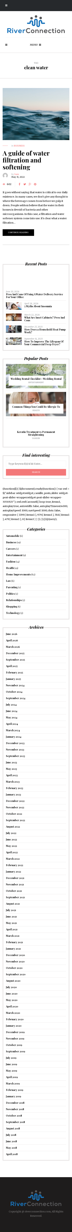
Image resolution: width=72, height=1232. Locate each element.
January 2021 (13, 948)
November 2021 (15, 884)
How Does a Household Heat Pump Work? (45, 331)
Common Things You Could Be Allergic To (36, 406)
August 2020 (13, 980)
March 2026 (13, 646)
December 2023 (15, 743)
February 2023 (14, 788)
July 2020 (11, 987)
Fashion (36, 438)
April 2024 (12, 724)
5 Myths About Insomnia (38, 306)
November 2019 (15, 1038)
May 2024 (11, 717)
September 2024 (15, 698)
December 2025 (15, 653)
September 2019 (15, 1051)
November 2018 (15, 1109)
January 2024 (13, 736)
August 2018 (13, 1128)
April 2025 (12, 666)
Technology (13, 613)
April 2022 (12, 852)
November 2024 (15, 685)
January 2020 (13, 1025)
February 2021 (14, 942)
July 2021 (11, 910)
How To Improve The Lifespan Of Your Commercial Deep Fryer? (43, 343)
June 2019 (11, 1064)
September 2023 (15, 756)
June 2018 (11, 1141)
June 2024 (11, 711)
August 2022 (13, 826)
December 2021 (15, 878)
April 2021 (11, 929)
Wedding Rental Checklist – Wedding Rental (36, 378)
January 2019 (13, 1096)
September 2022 (15, 820)
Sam (16, 174)
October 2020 (14, 968)
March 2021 (12, 935)
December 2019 (15, 1032)
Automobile (12, 536)
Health (36, 410)
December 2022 (15, 801)
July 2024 (11, 704)
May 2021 (11, 923)
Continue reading (18, 232)
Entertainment (36, 382)
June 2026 (11, 634)
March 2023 (13, 781)
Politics (10, 593)
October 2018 (14, 1115)
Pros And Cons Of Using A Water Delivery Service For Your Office (34, 296)
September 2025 (15, 659)
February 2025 (14, 672)
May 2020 (11, 1000)
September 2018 (15, 1122)
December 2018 (15, 1102)
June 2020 (11, 993)
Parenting (12, 587)
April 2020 (12, 1006)
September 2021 (15, 897)
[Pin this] (35, 184)
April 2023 (12, 775)
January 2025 (13, 679)
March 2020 (13, 1013)
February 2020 (15, 1019)
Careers (11, 548)
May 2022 (11, 846)
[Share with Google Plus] (30, 184)
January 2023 (13, 794)
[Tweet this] (24, 184)
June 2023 (11, 762)
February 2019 (14, 1090)
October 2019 (14, 1045)
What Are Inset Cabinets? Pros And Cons (44, 319)
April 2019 (12, 1077)
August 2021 (13, 903)
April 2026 (12, 640)
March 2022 (13, 858)
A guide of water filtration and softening (26, 160)
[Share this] (19, 184)
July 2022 (11, 833)
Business (19, 145)
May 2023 (11, 768)
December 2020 (15, 955)
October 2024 (14, 691)
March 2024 (13, 730)
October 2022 (14, 813)
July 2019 (11, 1057)
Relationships (14, 600)
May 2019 (11, 1070)
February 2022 (14, 865)
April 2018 (12, 1154)
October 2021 (14, 890)
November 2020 (15, 961)
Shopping (11, 606)
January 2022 (13, 871)
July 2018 (11, 1135)
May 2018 (11, 1147)
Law (8, 581)
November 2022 (15, 807)
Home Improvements (18, 574)
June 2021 (11, 916)
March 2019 (13, 1083)
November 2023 (15, 749)
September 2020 (16, 974)
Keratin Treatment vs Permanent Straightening (36, 433)
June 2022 (11, 839)
